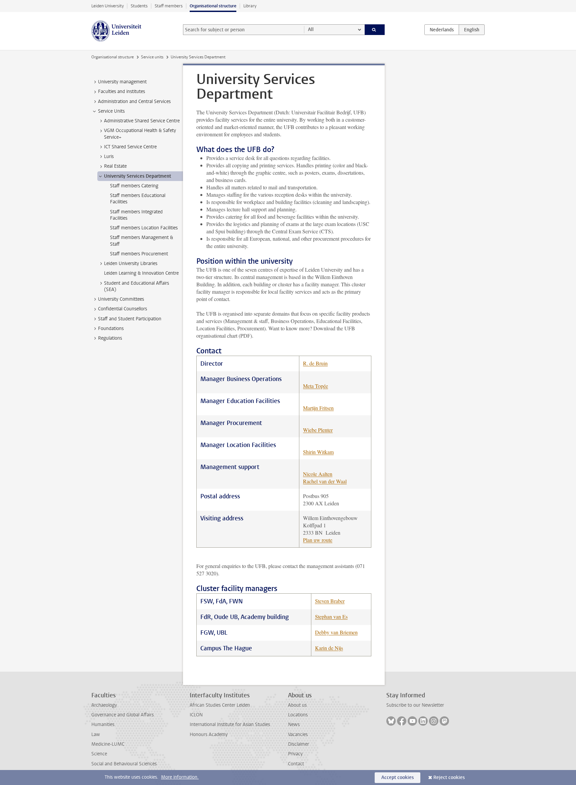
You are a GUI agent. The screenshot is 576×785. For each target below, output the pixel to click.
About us (297, 705)
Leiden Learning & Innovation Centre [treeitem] (141, 273)
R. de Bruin (315, 363)
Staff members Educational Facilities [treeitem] (137, 198)
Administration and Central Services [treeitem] (134, 101)
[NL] (441, 29)
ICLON (196, 715)
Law (95, 734)
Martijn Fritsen (318, 407)
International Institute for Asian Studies (230, 724)
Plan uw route (317, 539)
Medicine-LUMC (107, 744)
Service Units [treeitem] (111, 111)
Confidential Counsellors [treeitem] (122, 309)
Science (99, 754)
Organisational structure (213, 6)
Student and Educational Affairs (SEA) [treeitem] (136, 286)
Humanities (102, 724)
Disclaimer (298, 744)
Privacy (295, 754)
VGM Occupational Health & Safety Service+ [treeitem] (140, 133)
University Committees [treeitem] (121, 299)
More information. (180, 777)
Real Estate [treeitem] (115, 166)
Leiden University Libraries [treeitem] (130, 263)
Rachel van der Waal (325, 481)
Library (249, 6)
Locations (298, 715)
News (294, 724)
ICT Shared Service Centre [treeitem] (130, 147)
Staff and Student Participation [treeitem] (129, 319)
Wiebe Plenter (318, 429)
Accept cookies (397, 777)
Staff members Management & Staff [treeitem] (141, 240)
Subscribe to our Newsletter (415, 705)
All (311, 29)
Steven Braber (330, 600)
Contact (296, 764)
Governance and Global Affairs (122, 715)
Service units (152, 57)
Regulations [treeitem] (110, 338)
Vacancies (298, 734)
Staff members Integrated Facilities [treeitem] (136, 215)
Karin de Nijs (329, 647)
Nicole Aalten (317, 473)
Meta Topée (315, 385)
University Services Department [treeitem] (137, 176)
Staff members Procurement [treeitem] (139, 254)
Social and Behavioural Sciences (124, 764)
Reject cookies (449, 777)
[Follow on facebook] (401, 721)
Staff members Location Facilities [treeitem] (144, 228)
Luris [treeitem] (109, 156)
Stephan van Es (331, 616)
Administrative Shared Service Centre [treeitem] (142, 121)
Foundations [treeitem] (111, 328)
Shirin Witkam (318, 451)
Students (139, 6)
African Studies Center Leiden (220, 705)
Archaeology (104, 705)
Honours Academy (209, 734)
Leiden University (107, 6)
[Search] (375, 29)
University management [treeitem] (122, 82)
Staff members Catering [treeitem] (134, 186)
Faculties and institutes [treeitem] (121, 91)
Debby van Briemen (336, 632)
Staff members (169, 6)
